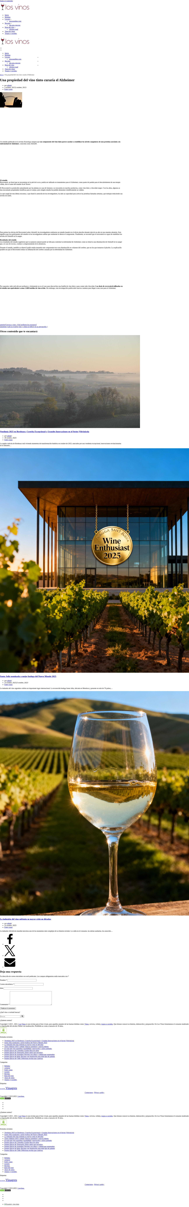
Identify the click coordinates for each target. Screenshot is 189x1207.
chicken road (13, 29)
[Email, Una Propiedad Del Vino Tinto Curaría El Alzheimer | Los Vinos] (9, 967)
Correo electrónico (7, 984)
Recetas (7, 1074)
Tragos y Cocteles (10, 1080)
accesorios (2, 1088)
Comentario (4, 1004)
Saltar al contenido (6, 1)
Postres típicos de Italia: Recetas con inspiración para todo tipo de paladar (29, 1056)
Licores (7, 1072)
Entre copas (8, 89)
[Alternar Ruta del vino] (38, 65)
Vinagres (11, 1088)
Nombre (3, 980)
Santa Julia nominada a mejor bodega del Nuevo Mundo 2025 (28, 676)
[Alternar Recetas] (38, 61)
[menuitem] (11, 1204)
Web (1, 988)
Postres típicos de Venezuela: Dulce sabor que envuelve (23, 1052)
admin (9, 85)
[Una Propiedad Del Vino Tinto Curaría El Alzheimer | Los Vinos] (70, 427)
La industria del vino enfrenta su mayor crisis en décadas (25, 919)
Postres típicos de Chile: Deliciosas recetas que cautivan (23, 1058)
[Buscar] (22, 1016)
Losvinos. (21, 1096)
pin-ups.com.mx (14, 25)
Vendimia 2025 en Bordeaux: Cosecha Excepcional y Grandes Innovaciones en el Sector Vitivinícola (44, 431)
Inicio (7, 15)
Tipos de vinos (10, 31)
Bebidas (7, 17)
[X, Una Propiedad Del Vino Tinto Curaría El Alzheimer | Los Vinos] (9, 956)
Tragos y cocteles (11, 33)
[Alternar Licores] (38, 57)
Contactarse (89, 1092)
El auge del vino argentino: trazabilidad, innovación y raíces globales (28, 1049)
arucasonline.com (15, 21)
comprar (7, 1068)
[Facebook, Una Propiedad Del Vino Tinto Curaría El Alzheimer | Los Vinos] (9, 944)
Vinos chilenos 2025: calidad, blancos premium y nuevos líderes (26, 1047)
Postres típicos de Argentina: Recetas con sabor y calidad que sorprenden (29, 1054)
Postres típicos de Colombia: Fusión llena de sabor (21, 1051)
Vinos (87, 1024)
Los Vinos (22, 1024)
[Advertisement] (61, 123)
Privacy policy (99, 1092)
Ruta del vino (9, 1076)
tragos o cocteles (107, 1024)
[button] (10, 19)
